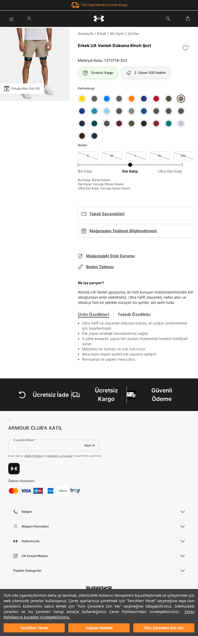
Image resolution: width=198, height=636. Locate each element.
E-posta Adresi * (25, 440)
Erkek (101, 33)
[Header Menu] (11, 18)
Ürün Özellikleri (93, 314)
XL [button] (160, 156)
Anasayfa (86, 33)
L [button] (136, 156)
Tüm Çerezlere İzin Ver (164, 627)
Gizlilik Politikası (33, 455)
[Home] (99, 18)
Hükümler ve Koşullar (60, 455)
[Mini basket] (188, 19)
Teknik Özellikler (134, 314)
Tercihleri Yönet (34, 627)
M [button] (111, 156)
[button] (82, 99)
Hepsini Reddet (99, 627)
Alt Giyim (117, 33)
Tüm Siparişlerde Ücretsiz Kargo (104, 5)
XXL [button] (184, 156)
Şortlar (133, 33)
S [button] (88, 156)
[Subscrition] (14, 468)
